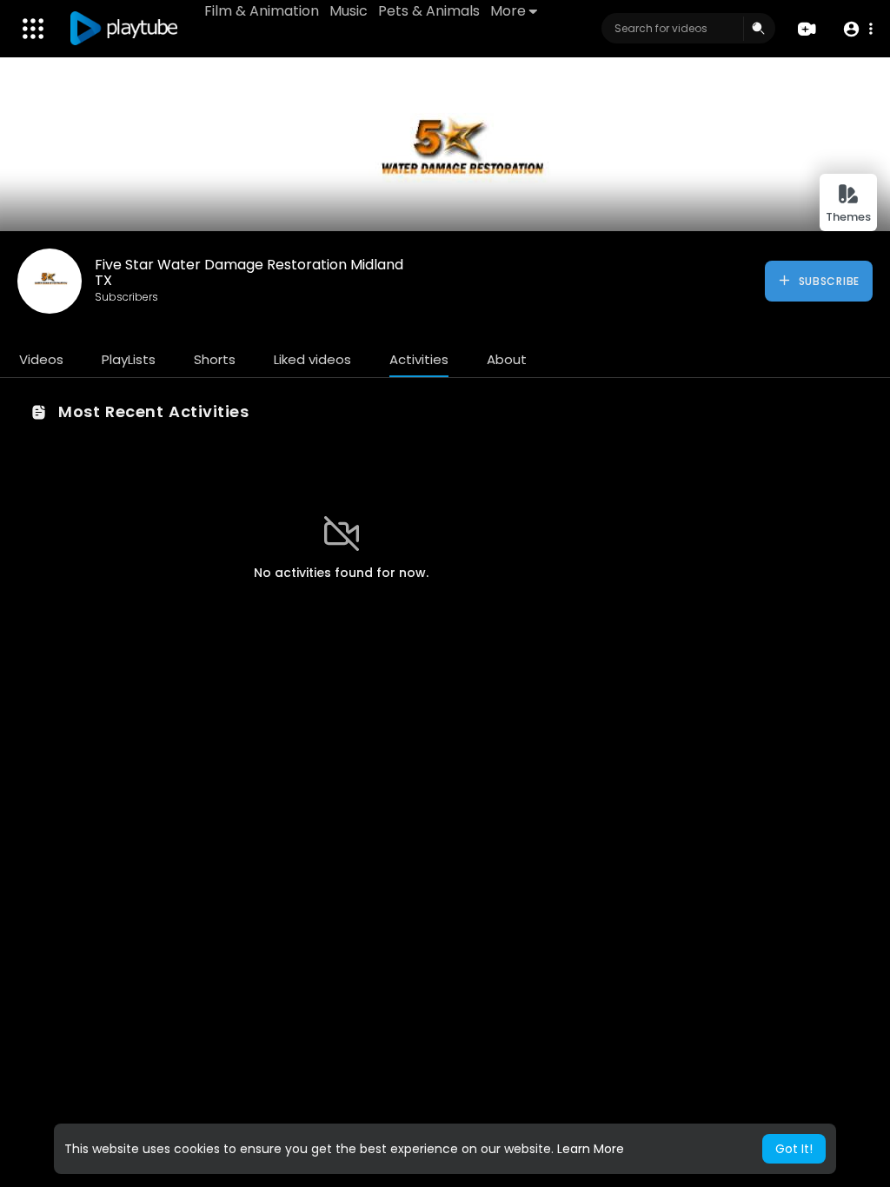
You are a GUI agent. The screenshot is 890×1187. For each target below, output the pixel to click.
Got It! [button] (794, 1148)
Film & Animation (261, 11)
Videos (41, 359)
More (508, 11)
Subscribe (827, 281)
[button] (857, 29)
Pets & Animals (429, 11)
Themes (848, 217)
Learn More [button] (590, 1148)
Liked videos (312, 359)
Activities (418, 359)
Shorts (215, 359)
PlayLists (129, 359)
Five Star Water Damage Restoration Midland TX (249, 272)
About (507, 359)
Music (348, 11)
